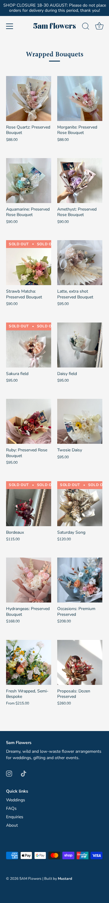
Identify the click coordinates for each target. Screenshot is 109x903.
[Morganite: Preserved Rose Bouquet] (79, 98)
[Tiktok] (24, 773)
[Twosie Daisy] (79, 421)
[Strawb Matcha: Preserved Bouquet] (28, 262)
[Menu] (9, 26)
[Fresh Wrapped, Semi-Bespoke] (28, 662)
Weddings (15, 800)
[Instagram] (9, 773)
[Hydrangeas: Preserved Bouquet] (28, 580)
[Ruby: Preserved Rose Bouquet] (28, 421)
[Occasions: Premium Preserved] (79, 580)
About (12, 825)
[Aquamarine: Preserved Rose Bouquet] (28, 180)
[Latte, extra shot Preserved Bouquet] (79, 262)
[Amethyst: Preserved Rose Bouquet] (79, 180)
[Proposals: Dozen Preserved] (79, 662)
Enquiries (14, 817)
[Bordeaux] (28, 503)
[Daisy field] (79, 345)
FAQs (11, 808)
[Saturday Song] (79, 503)
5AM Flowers (30, 878)
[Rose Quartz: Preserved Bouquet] (28, 98)
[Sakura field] (28, 345)
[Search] (85, 27)
